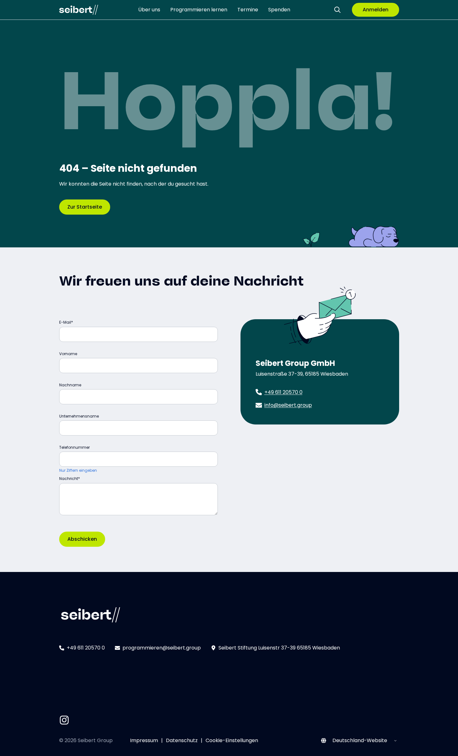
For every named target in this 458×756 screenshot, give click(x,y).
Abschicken (82, 539)
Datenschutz (182, 740)
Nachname (70, 385)
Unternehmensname (79, 416)
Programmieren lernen (198, 9)
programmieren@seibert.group (161, 647)
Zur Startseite (84, 207)
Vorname (68, 353)
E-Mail (65, 322)
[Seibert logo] (78, 9)
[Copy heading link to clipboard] (309, 279)
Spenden (279, 9)
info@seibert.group (288, 405)
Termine (247, 9)
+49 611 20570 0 (283, 392)
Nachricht (68, 478)
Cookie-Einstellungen (232, 740)
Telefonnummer (74, 447)
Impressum (144, 740)
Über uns (149, 9)
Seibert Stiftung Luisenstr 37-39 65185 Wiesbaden (279, 647)
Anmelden (375, 9)
